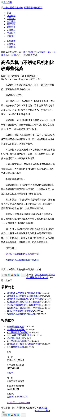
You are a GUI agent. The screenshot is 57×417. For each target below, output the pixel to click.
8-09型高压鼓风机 (15, 326)
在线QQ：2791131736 (17, 396)
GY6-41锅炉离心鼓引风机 (19, 335)
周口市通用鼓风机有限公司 (36, 52)
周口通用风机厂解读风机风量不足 (23, 296)
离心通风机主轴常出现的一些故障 (22, 260)
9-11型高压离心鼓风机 (17, 341)
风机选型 (11, 30)
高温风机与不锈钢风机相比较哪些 (23, 302)
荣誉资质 (11, 27)
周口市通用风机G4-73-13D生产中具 (24, 299)
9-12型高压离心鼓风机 (17, 332)
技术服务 (11, 33)
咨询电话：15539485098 (18, 402)
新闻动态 (11, 41)
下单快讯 (11, 47)
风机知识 (11, 44)
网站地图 (28, 7)
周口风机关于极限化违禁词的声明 (23, 293)
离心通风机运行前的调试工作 (21, 314)
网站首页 (38, 7)
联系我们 (11, 36)
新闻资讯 (11, 24)
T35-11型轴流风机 (15, 347)
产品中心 (11, 18)
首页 (9, 13)
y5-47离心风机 (14, 338)
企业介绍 (11, 15)
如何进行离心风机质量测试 (20, 311)
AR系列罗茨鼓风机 (16, 329)
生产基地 (11, 21)
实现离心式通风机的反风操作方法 (22, 254)
